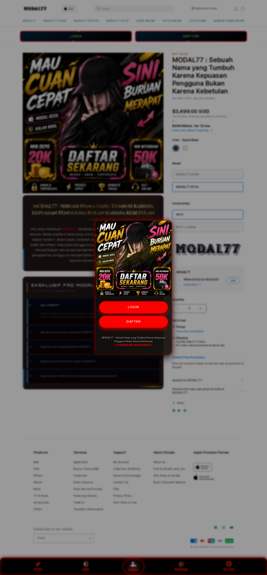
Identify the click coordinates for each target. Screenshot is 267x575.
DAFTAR (133, 321)
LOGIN (133, 307)
